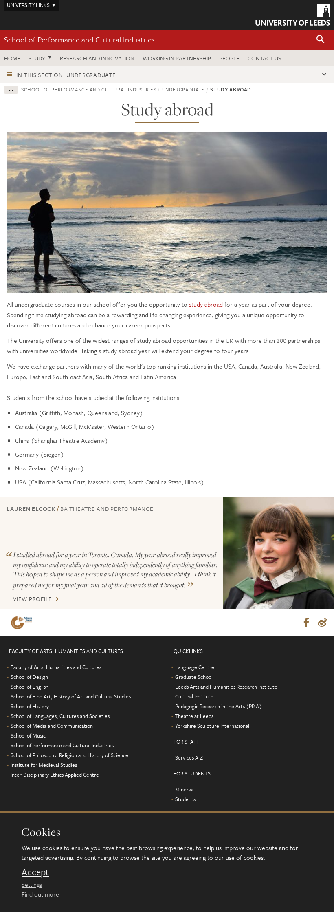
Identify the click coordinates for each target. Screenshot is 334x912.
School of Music (28, 735)
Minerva (184, 789)
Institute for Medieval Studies (44, 765)
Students (185, 799)
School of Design (29, 677)
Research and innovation (97, 58)
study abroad (206, 304)
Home (12, 58)
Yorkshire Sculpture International (212, 726)
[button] (320, 39)
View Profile (32, 598)
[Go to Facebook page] (306, 623)
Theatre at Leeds (194, 716)
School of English (29, 686)
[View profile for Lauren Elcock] (278, 553)
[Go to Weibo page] (322, 623)
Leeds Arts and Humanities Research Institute (226, 686)
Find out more (40, 894)
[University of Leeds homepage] (292, 15)
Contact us (264, 58)
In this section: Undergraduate (66, 75)
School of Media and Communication (52, 726)
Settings (32, 884)
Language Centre (194, 667)
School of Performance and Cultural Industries (79, 39)
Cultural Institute (194, 696)
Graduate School (194, 677)
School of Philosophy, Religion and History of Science (69, 755)
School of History (30, 706)
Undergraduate (183, 89)
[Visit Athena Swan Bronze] (23, 623)
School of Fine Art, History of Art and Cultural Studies (71, 696)
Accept (35, 872)
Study (37, 58)
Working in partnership (177, 58)
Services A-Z (189, 757)
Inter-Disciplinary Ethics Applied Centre (55, 775)
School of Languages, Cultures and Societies (60, 716)
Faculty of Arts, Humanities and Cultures (56, 667)
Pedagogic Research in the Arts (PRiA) (218, 706)
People (229, 58)
